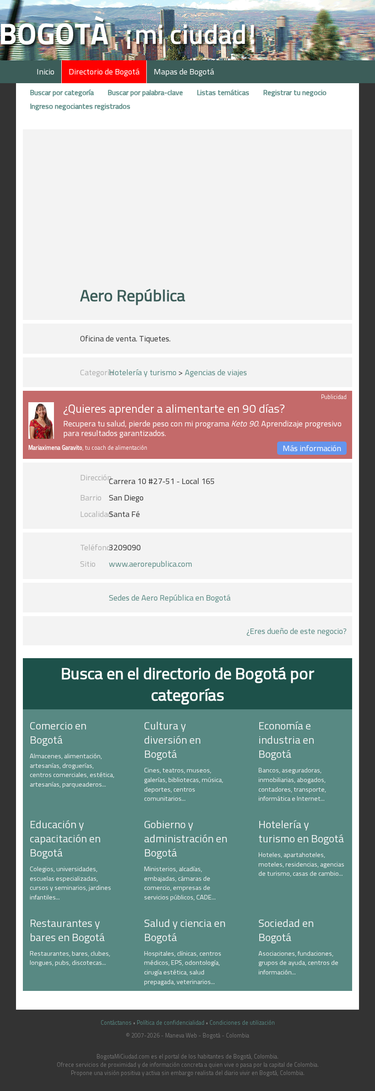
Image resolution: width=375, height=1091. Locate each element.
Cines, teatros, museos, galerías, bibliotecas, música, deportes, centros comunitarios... (183, 784)
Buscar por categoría (62, 92)
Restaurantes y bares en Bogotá (67, 930)
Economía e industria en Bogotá (286, 739)
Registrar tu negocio (295, 92)
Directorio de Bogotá (104, 71)
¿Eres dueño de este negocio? (296, 631)
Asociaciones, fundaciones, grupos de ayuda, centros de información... (298, 962)
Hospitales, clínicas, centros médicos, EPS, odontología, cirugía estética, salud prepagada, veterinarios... (182, 967)
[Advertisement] (187, 212)
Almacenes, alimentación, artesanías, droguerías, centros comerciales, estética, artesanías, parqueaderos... (72, 770)
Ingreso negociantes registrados (80, 106)
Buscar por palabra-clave (145, 92)
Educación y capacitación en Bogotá (65, 838)
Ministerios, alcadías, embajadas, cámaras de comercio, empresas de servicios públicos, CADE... (180, 883)
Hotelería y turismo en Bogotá (301, 831)
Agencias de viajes (216, 372)
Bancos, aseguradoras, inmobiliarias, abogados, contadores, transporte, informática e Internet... (292, 784)
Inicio (45, 71)
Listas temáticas (223, 92)
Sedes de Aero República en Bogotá (169, 597)
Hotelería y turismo (143, 372)
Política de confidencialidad (170, 1022)
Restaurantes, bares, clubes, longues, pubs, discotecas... (70, 958)
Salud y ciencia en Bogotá (184, 930)
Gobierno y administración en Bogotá (185, 838)
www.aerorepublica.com (150, 564)
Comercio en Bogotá (58, 732)
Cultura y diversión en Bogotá (172, 739)
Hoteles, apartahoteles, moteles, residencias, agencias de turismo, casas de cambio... (301, 864)
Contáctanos (116, 1022)
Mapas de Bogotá (184, 71)
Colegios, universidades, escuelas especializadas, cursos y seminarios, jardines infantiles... (70, 883)
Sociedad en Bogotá (286, 930)
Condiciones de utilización (242, 1022)
